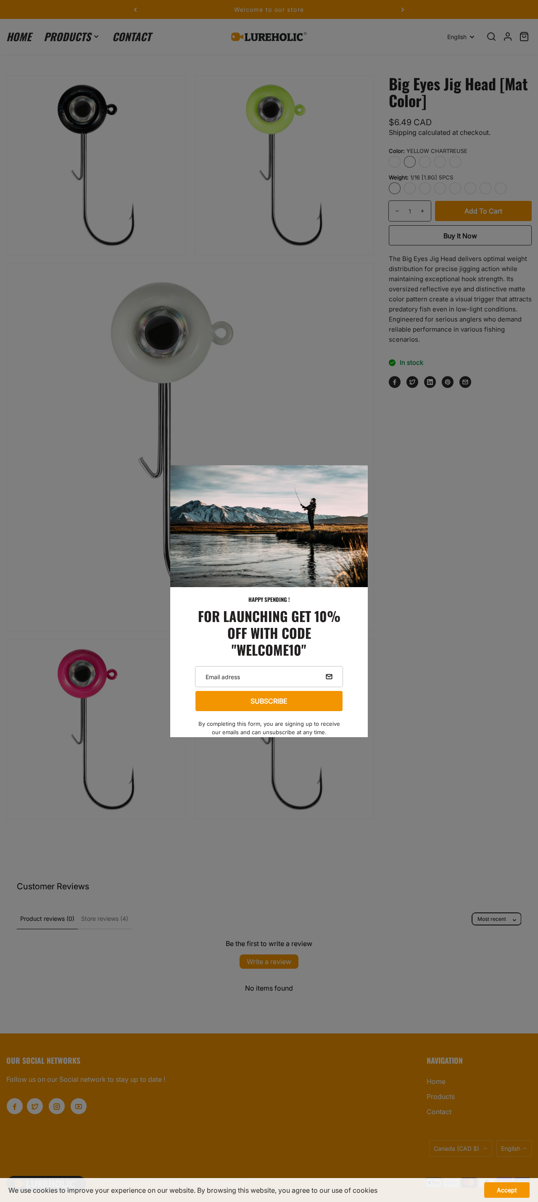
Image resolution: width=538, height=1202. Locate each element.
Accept (507, 1190)
